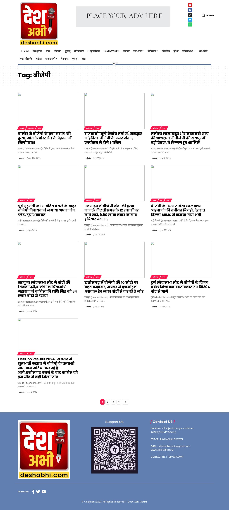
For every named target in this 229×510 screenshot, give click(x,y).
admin (21, 158)
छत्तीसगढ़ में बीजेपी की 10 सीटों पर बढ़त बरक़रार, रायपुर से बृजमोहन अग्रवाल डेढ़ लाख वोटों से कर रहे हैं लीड (114, 287)
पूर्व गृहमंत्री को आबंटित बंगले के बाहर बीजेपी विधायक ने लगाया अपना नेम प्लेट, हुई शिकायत (47, 210)
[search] (204, 15)
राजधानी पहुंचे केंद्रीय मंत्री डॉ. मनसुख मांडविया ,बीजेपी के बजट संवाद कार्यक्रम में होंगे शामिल (113, 138)
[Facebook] (190, 10)
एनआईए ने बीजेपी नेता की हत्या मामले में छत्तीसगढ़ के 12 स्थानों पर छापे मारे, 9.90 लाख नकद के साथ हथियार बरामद (111, 213)
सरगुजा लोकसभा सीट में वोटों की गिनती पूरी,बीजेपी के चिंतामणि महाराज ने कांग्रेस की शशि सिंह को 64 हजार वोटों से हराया (47, 289)
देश (161, 200)
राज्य (39, 128)
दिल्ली (154, 200)
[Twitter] (190, 20)
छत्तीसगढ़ (31, 128)
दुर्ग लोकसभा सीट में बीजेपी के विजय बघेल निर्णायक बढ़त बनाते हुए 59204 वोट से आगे (180, 287)
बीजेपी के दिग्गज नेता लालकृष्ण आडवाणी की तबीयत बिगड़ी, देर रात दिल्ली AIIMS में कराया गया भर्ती (178, 210)
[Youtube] (190, 5)
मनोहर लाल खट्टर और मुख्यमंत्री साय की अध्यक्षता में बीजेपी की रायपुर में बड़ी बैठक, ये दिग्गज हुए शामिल (180, 138)
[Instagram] (190, 15)
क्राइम (22, 128)
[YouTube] (44, 491)
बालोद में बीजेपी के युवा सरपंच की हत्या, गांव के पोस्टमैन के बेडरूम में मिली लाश (44, 138)
